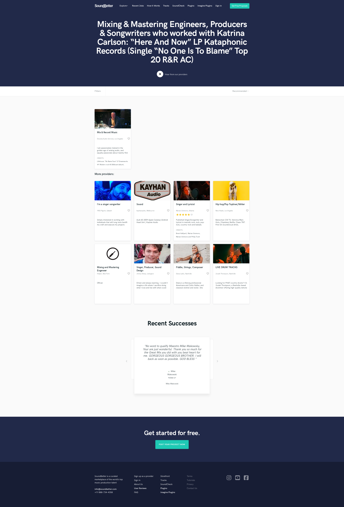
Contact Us (192, 488)
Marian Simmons (194, 233)
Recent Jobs (138, 6)
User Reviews (140, 488)
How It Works (153, 6)
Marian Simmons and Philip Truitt (188, 237)
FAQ (136, 492)
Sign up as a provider (143, 476)
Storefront (165, 476)
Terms (189, 476)
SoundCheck (178, 6)
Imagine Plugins (205, 6)
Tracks (166, 6)
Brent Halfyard (181, 233)
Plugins (191, 6)
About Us (138, 484)
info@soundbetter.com (106, 489)
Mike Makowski (172, 384)
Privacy (190, 484)
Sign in (218, 6)
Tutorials (191, 480)
